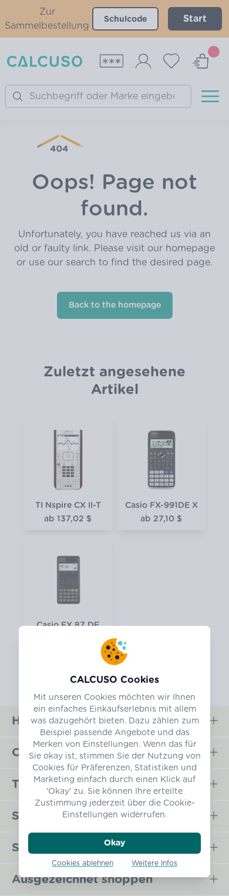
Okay (114, 843)
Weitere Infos (154, 863)
